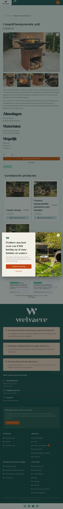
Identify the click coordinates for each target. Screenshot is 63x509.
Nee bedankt (18, 271)
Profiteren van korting (18, 266)
